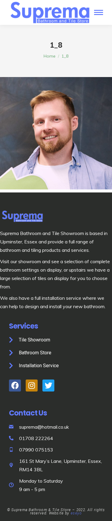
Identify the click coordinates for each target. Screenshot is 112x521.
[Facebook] (15, 385)
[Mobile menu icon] (98, 12)
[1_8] (56, 133)
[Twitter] (48, 385)
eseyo (76, 513)
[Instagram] (32, 385)
